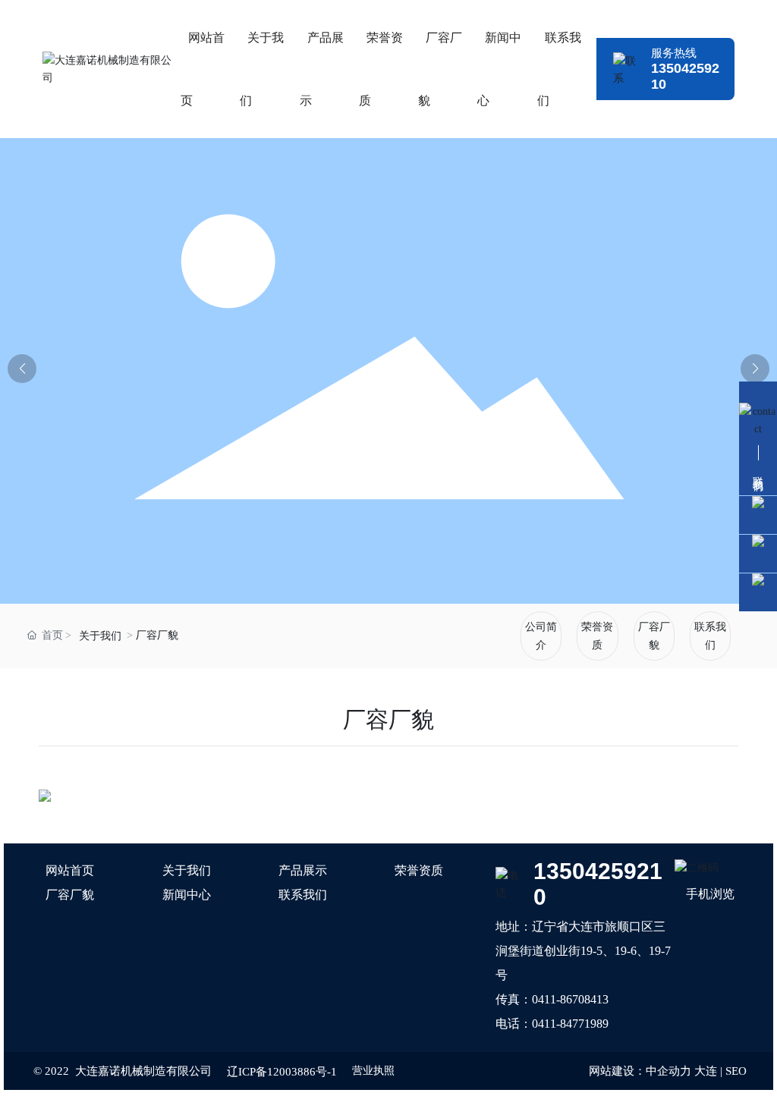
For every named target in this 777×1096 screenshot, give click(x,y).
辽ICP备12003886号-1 (282, 1072)
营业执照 (373, 1070)
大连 (705, 1071)
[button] (755, 368)
